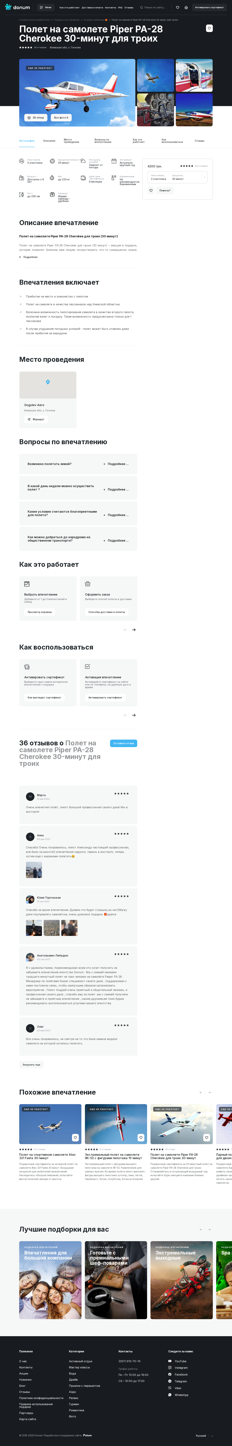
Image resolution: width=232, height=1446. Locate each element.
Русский (201, 1435)
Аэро (72, 1391)
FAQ (120, 7)
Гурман (74, 1404)
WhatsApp (181, 1395)
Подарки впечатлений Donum (34, 20)
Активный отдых (80, 1361)
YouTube (180, 1361)
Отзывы (128, 7)
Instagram (181, 1367)
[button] (133, 630)
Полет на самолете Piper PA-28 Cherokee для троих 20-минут (174, 1156)
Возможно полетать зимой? (64, 464)
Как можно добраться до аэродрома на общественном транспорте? (64, 538)
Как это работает (70, 7)
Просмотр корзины (40, 612)
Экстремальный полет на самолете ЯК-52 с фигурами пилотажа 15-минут (113, 1156)
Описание (49, 140)
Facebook (181, 1374)
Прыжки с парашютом (84, 1385)
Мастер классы (79, 1367)
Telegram (181, 1381)
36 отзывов (40, 47)
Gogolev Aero (34, 405)
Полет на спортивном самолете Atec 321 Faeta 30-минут (47, 1156)
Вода (72, 1373)
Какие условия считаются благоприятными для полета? (64, 513)
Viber (178, 1388)
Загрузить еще (31, 1064)
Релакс (73, 1398)
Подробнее (30, 257)
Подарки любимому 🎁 (96, 20)
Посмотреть (37, 1308)
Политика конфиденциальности (41, 1398)
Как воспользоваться (172, 140)
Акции (23, 1373)
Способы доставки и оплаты (106, 612)
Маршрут (38, 419)
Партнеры (26, 1413)
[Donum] (17, 7)
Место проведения (71, 140)
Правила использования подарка (36, 1405)
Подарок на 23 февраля (66, 20)
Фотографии (26, 140)
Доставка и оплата (92, 7)
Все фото (61, 117)
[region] (48, 385)
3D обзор (38, 117)
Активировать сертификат (209, 7)
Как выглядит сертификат (44, 697)
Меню (48, 7)
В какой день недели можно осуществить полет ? (64, 487)
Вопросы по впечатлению (103, 140)
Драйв (73, 1379)
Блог (22, 1385)
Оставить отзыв (123, 743)
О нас (23, 1361)
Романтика (76, 1410)
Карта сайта (27, 1419)
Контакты (110, 7)
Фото (72, 1416)
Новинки (25, 1379)
